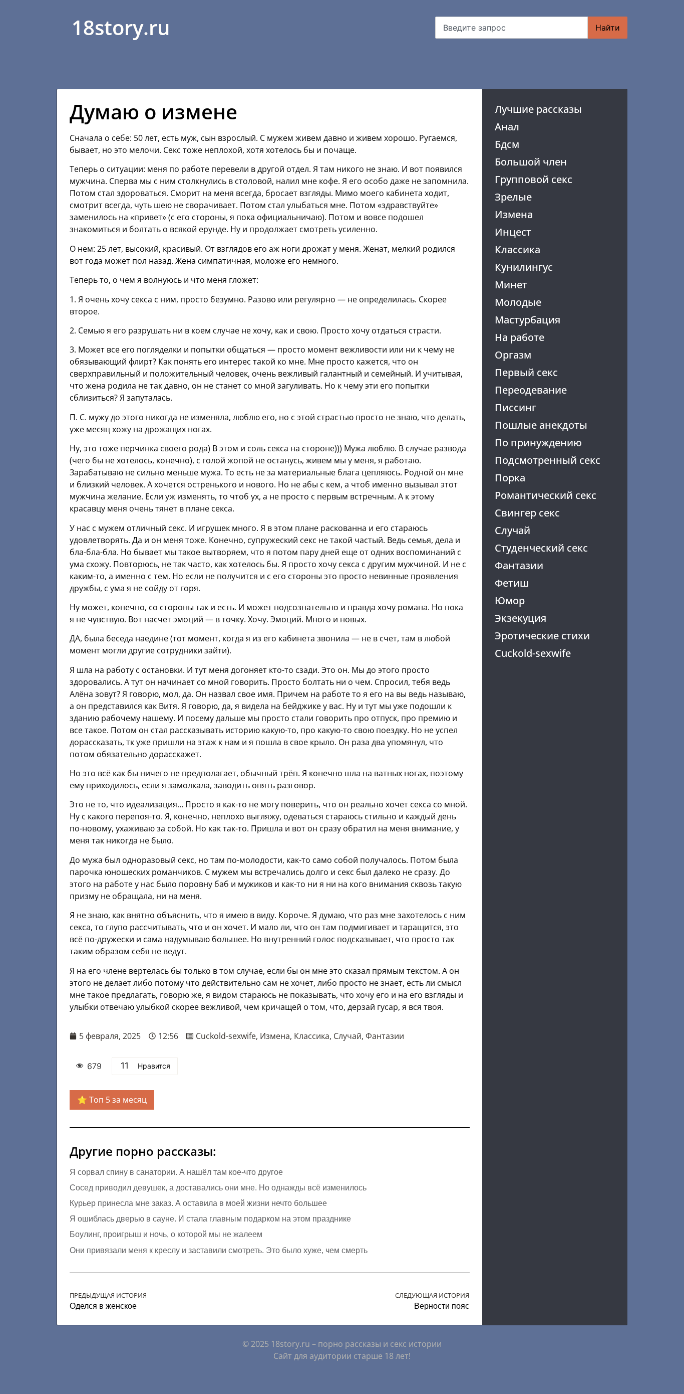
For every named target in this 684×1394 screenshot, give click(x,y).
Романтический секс (545, 495)
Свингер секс (527, 512)
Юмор (510, 600)
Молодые (518, 302)
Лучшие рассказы (538, 109)
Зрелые (513, 197)
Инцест (513, 232)
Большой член (531, 161)
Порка (510, 477)
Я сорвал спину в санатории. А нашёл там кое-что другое (176, 1172)
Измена (514, 214)
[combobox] (511, 28)
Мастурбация (527, 319)
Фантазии (519, 565)
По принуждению (538, 442)
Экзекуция (520, 618)
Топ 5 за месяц (118, 1099)
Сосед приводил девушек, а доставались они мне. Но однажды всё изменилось (218, 1187)
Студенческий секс (541, 548)
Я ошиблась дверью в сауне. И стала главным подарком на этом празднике (210, 1218)
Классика (517, 249)
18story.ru (121, 27)
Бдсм (507, 144)
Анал (507, 126)
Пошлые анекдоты (541, 425)
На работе (519, 337)
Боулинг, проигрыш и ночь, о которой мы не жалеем (166, 1234)
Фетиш (512, 583)
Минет (511, 284)
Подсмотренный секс (547, 460)
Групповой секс (533, 179)
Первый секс (526, 372)
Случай (512, 530)
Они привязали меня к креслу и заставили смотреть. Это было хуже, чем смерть (219, 1250)
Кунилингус (524, 267)
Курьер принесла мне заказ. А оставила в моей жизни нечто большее (198, 1203)
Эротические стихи (542, 635)
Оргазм (513, 355)
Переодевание (531, 390)
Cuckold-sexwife (533, 653)
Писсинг (515, 407)
